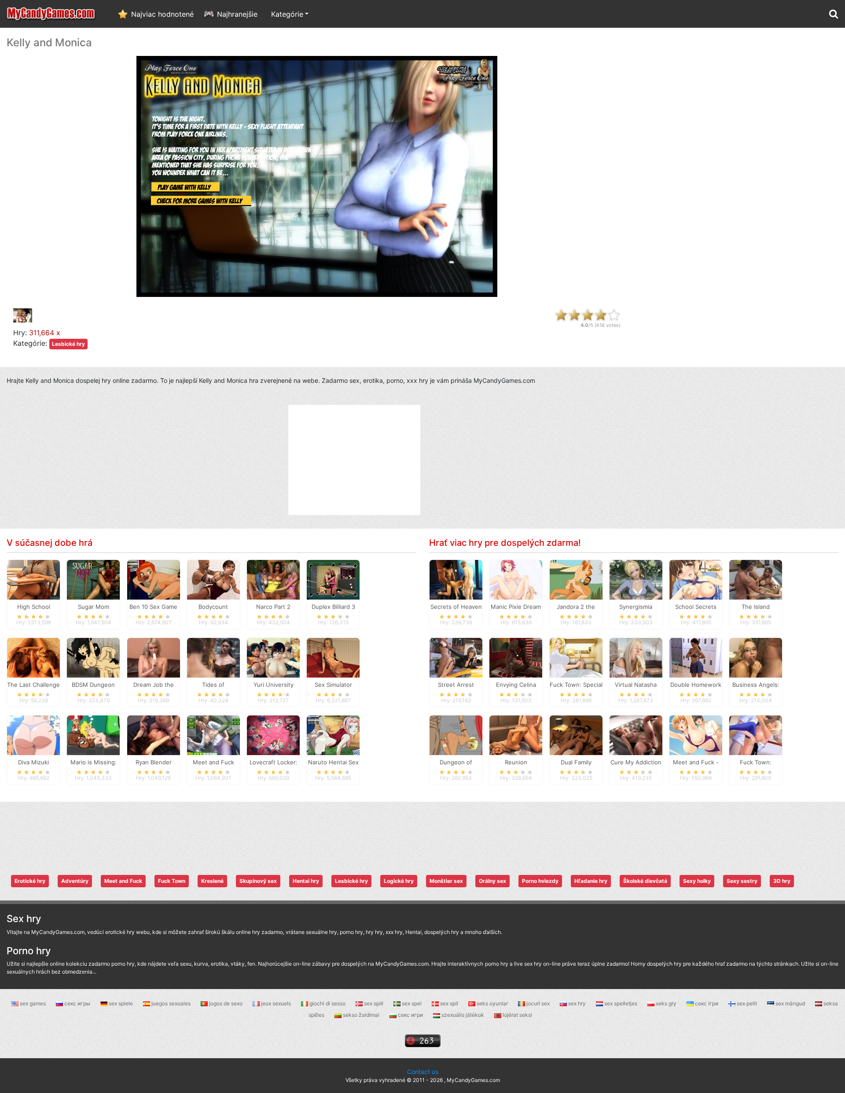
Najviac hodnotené (162, 14)
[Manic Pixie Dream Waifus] (515, 578)
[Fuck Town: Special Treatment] (576, 656)
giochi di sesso (327, 1003)
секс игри (410, 1014)
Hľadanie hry (590, 881)
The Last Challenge (33, 684)
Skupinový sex (258, 881)
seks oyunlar (492, 1003)
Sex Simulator (333, 684)
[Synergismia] (636, 578)
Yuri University (274, 684)
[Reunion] (515, 734)
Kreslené (212, 881)
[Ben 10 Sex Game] (153, 578)
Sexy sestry (742, 881)
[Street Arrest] (456, 656)
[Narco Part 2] (273, 578)
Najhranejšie (237, 14)
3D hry (781, 881)
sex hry (577, 1003)
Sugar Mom (93, 606)
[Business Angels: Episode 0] (755, 656)
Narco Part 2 (273, 606)
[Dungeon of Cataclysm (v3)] (456, 734)
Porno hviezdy (540, 881)
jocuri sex (538, 1003)
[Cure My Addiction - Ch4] (636, 734)
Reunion (516, 762)
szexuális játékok (462, 1014)
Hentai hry (306, 881)
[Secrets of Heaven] (456, 578)
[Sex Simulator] (333, 656)
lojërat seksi (516, 1014)
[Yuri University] (273, 656)
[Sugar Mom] (93, 578)
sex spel (411, 1003)
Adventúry (74, 881)
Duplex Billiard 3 (333, 606)
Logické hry (399, 881)
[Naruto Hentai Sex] (333, 734)
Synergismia (635, 606)
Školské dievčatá (645, 881)
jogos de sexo (226, 1003)
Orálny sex (492, 881)
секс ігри (707, 1003)
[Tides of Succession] (213, 656)
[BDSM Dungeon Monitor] (93, 656)
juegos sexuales (171, 1003)
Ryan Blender (154, 762)
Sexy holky (697, 881)
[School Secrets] (695, 578)
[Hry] (51, 14)
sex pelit (746, 1003)
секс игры (77, 1003)
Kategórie (287, 14)
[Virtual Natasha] (636, 656)
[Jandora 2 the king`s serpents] (576, 578)
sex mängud (790, 1003)
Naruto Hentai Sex (333, 762)
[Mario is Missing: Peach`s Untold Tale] (93, 734)
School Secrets (695, 606)
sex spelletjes (621, 1003)
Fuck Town (171, 881)
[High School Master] (33, 578)
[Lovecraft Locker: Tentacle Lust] (273, 734)
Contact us (422, 1071)
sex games (32, 1003)
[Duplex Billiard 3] (333, 578)
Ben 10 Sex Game (153, 606)
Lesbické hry (68, 344)
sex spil (449, 1003)
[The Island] (755, 578)
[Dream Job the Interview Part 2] (153, 656)
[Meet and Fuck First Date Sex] (213, 734)
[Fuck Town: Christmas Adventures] (755, 734)
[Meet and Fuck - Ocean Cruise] (695, 734)
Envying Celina (516, 684)
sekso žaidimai (361, 1014)
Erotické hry (30, 881)
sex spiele (120, 1003)
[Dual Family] (576, 734)
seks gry (666, 1003)
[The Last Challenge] (33, 656)
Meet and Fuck (123, 881)
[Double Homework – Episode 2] (695, 656)
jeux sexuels (276, 1003)
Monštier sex (446, 881)
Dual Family (576, 762)
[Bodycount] (213, 578)
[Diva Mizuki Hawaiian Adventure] (33, 734)
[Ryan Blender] (153, 734)
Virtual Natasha (636, 684)
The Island (756, 606)
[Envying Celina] (515, 656)
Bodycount (213, 606)
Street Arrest (456, 684)
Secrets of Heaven (456, 606)
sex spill (374, 1003)
